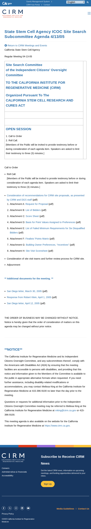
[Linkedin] (22, 508)
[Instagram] (16, 508)
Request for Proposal (36, 204)
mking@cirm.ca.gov (65, 410)
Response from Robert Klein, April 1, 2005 (29, 297)
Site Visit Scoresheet (37, 250)
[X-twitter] (10, 508)
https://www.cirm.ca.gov (57, 425)
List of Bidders (33, 210)
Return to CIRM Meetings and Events (27, 45)
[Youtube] (28, 508)
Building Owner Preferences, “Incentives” (47, 244)
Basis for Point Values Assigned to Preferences (50, 222)
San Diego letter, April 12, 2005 (23, 303)
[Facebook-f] (4, 508)
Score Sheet (32, 216)
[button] (87, 2)
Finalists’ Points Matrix (37, 238)
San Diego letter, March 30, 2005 (24, 291)
